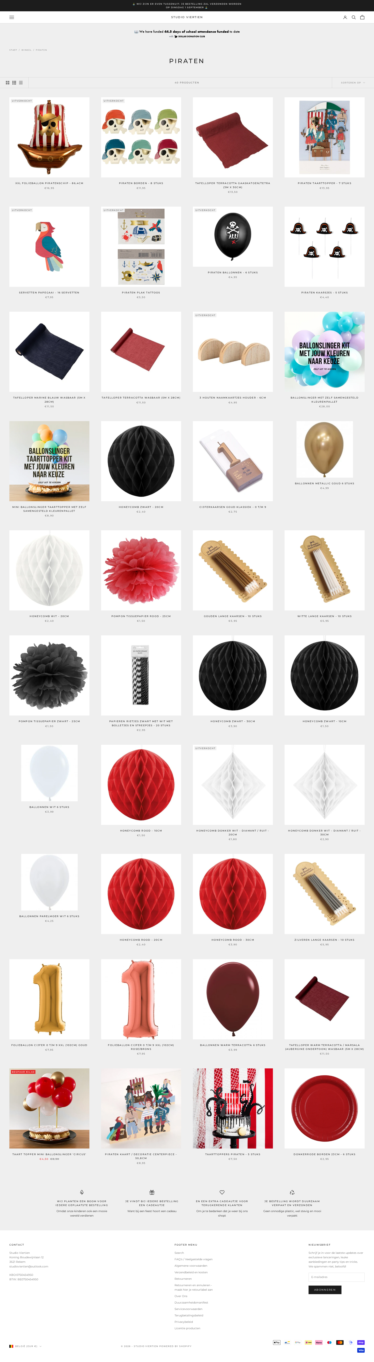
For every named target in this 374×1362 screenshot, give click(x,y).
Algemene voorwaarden (191, 1265)
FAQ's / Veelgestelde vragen (194, 1259)
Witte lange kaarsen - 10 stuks (324, 616)
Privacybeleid (184, 1322)
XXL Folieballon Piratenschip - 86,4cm (49, 183)
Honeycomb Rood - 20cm (141, 939)
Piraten (41, 50)
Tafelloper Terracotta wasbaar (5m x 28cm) (141, 397)
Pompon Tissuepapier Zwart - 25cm (49, 721)
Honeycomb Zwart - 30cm (233, 721)
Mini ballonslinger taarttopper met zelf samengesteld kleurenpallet (49, 509)
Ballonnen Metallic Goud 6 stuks (324, 483)
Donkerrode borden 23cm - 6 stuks (324, 1154)
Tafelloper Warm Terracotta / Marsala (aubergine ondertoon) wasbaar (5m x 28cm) (324, 1047)
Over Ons (181, 1296)
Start (13, 50)
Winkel (26, 50)
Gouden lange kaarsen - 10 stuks (233, 616)
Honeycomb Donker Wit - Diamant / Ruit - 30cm (324, 832)
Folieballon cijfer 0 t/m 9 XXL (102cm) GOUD (49, 1045)
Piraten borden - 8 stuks (141, 183)
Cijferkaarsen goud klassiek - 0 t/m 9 (232, 507)
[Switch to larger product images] (7, 82)
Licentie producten (187, 1328)
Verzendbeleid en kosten (191, 1272)
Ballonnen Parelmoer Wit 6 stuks (49, 916)
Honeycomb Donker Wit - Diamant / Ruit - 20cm (232, 832)
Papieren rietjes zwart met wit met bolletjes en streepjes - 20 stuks (141, 723)
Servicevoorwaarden (188, 1309)
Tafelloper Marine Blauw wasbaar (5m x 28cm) (49, 399)
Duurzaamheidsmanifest (191, 1302)
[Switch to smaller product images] (14, 82)
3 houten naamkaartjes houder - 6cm (233, 397)
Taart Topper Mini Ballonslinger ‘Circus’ (49, 1154)
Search (179, 1253)
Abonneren (325, 1289)
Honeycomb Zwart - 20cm (141, 507)
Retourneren (183, 1279)
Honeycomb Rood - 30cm (233, 939)
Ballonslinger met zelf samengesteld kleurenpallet (325, 399)
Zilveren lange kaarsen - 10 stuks (325, 939)
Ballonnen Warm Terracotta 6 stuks (233, 1045)
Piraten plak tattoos (141, 292)
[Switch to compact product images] (21, 82)
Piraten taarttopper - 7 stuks (324, 183)
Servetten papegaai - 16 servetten (49, 292)
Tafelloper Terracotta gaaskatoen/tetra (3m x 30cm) (232, 185)
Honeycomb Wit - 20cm (49, 616)
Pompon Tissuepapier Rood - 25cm (141, 616)
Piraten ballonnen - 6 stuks (233, 272)
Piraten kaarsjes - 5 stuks (324, 292)
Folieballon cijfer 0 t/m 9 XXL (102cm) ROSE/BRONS (141, 1047)
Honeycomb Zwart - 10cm (325, 721)
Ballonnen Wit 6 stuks (49, 807)
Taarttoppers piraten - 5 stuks (233, 1154)
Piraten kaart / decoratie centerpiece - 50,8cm (141, 1156)
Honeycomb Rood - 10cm (141, 830)
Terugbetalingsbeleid (189, 1315)
